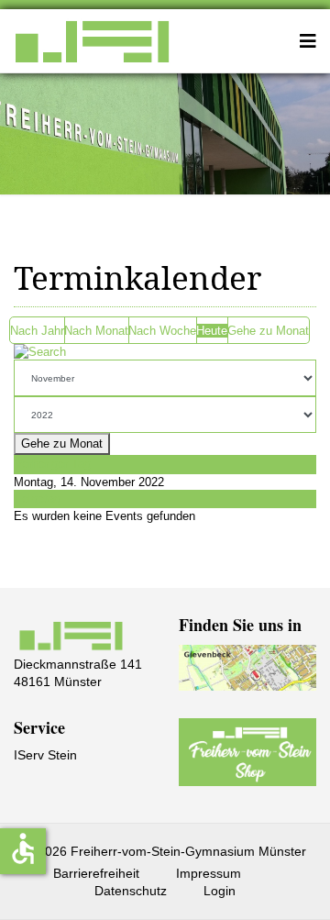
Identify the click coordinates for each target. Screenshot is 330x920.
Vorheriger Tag (53, 464)
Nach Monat (96, 331)
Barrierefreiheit (96, 873)
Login (220, 890)
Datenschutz (130, 890)
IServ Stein (45, 755)
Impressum (208, 873)
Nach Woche (162, 331)
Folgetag (37, 498)
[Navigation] (308, 41)
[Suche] (165, 352)
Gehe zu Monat (268, 331)
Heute (211, 331)
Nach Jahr (37, 331)
